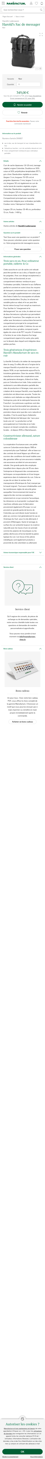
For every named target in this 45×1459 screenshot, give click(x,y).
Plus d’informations (36, 1457)
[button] (41, 34)
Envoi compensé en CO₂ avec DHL (22, 98)
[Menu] (3, 3)
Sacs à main (20, 16)
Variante (10, 79)
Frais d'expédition (35, 96)
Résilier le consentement (10, 1457)
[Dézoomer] (36, 68)
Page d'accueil (8, 16)
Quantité (10, 84)
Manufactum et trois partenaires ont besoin (19, 1428)
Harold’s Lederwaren (27, 226)
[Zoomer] (40, 68)
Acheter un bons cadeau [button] (22, 722)
